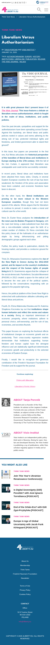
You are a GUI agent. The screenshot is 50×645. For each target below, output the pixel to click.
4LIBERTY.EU (28, 636)
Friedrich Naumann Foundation (25, 574)
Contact (25, 604)
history (36, 57)
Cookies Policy (25, 594)
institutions (8, 59)
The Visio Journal (10, 62)
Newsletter (25, 578)
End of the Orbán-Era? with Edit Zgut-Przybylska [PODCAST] (30, 509)
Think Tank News (8, 17)
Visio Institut (28, 50)
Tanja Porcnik (11, 50)
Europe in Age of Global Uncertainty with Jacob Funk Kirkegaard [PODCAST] (28, 524)
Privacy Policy (25, 590)
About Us (25, 561)
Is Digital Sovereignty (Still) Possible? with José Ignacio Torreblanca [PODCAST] (28, 493)
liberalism (20, 59)
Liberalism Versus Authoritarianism (32, 17)
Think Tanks (25, 570)
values (22, 62)
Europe (28, 57)
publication (31, 59)
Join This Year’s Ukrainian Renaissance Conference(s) (28, 477)
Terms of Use (25, 586)
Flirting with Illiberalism (25, 380)
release (41, 59)
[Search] (39, 9)
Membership (25, 565)
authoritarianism (15, 57)
